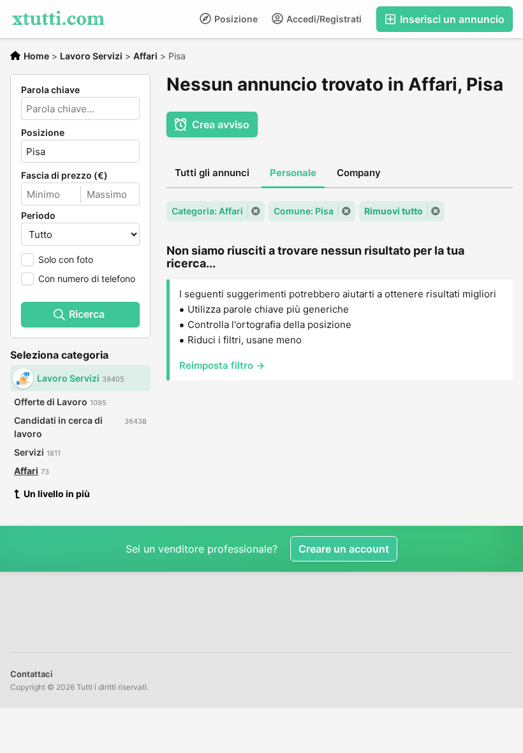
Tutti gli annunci (212, 173)
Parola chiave (50, 90)
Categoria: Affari (207, 210)
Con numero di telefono (86, 278)
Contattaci (31, 674)
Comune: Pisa (304, 210)
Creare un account (343, 548)
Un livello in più (57, 493)
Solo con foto (65, 259)
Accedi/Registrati (323, 18)
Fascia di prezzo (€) (64, 175)
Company (359, 173)
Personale (293, 173)
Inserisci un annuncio (451, 19)
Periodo (38, 216)
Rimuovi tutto (393, 210)
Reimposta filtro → (222, 365)
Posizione (235, 18)
